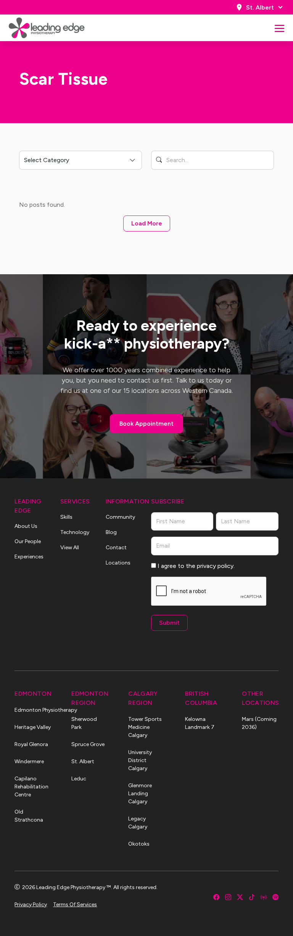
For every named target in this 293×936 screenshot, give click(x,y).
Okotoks (139, 844)
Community (120, 517)
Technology (74, 532)
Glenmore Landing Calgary (140, 793)
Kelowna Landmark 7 (199, 723)
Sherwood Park (84, 723)
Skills (66, 517)
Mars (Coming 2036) (259, 723)
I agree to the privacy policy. (196, 565)
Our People (27, 541)
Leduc (78, 778)
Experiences (28, 556)
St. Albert (260, 7)
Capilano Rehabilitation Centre (31, 786)
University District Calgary (140, 760)
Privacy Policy (30, 904)
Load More (146, 223)
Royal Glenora (31, 744)
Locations (118, 563)
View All (69, 547)
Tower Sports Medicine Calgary (145, 727)
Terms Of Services (75, 904)
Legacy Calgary (137, 822)
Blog (111, 532)
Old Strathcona (28, 816)
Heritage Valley (32, 727)
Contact (116, 547)
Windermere (29, 761)
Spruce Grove (88, 744)
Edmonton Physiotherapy (32, 710)
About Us (25, 526)
